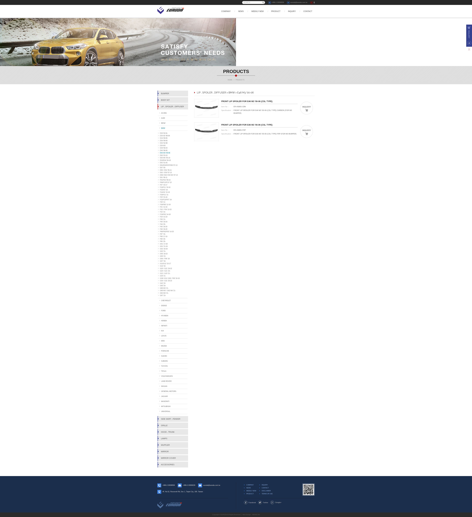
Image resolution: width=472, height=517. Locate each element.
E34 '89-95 (163, 138)
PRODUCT (275, 11)
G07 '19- (163, 261)
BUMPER (165, 93)
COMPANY (226, 11)
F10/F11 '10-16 (165, 187)
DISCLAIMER (266, 491)
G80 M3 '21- (164, 288)
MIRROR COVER (168, 458)
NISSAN (164, 386)
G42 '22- (163, 283)
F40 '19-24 (163, 222)
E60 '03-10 (163, 155)
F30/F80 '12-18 (165, 204)
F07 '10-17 (163, 185)
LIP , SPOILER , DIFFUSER (172, 106)
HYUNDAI (164, 316)
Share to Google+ (276, 502)
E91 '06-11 (163, 177)
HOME (230, 80)
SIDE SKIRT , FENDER (170, 419)
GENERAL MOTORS (168, 391)
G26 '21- (163, 276)
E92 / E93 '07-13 (166, 172)
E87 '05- (163, 168)
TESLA (163, 371)
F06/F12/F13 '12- (166, 182)
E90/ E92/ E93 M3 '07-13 (169, 175)
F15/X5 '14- (164, 190)
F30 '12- (163, 202)
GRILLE (164, 425)
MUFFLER (165, 445)
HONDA (164, 321)
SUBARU (164, 361)
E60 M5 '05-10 (165, 158)
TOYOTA (164, 366)
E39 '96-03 (163, 148)
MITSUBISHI (165, 406)
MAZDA (164, 346)
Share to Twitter (263, 502)
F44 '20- (163, 224)
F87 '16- (163, 234)
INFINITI (164, 326)
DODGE (164, 306)
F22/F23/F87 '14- (166, 200)
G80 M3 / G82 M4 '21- (168, 291)
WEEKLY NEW (257, 11)
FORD (163, 311)
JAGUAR (164, 396)
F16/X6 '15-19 (165, 192)
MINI (163, 341)
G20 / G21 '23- (165, 271)
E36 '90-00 (163, 141)
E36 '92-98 (163, 143)
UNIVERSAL (165, 411)
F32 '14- (163, 212)
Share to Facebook (250, 502)
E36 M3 (162, 145)
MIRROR (165, 451)
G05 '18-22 (164, 254)
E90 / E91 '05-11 (166, 170)
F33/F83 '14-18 (165, 214)
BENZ (163, 123)
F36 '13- (163, 219)
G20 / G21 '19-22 (166, 268)
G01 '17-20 (164, 244)
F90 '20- (163, 239)
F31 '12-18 (163, 207)
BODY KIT (165, 100)
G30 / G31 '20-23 (166, 281)
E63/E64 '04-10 (165, 160)
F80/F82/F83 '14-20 (167, 231)
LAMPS (164, 438)
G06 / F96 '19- (165, 259)
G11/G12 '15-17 (165, 263)
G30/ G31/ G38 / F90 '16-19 (170, 278)
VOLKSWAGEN (167, 376)
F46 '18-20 (163, 229)
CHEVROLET (166, 300)
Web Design (247, 515)
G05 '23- (163, 256)
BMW (163, 128)
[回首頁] (170, 10)
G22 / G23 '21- (165, 273)
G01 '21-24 (164, 246)
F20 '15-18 (163, 197)
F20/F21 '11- (164, 195)
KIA (162, 331)
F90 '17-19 (163, 236)
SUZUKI (164, 356)
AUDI (163, 118)
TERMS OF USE (267, 494)
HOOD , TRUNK (168, 432)
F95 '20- (163, 241)
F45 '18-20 (163, 227)
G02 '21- (163, 251)
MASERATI (165, 401)
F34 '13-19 (163, 217)
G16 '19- (163, 266)
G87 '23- (163, 295)
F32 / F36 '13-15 (165, 209)
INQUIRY (292, 11)
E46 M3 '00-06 (165, 153)
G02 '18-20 (164, 249)
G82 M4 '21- (164, 293)
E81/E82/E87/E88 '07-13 (168, 165)
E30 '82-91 (163, 133)
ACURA (164, 113)
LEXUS (163, 336)
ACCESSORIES (167, 465)
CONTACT (307, 11)
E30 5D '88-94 (165, 136)
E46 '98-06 (163, 150)
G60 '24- (163, 286)
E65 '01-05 (163, 163)
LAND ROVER (166, 381)
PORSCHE (165, 351)
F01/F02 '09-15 (165, 180)
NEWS (241, 11)
